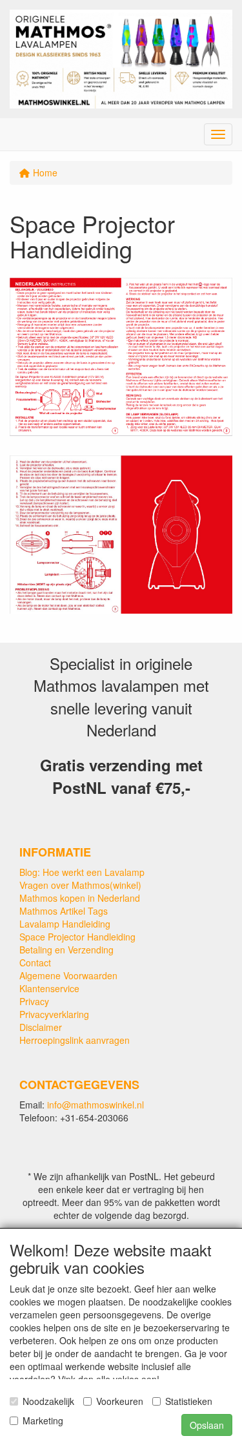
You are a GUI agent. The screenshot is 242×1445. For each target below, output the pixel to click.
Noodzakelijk (48, 1401)
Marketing (43, 1420)
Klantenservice (49, 988)
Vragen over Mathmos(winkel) (80, 884)
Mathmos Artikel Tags (63, 910)
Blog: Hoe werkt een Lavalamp (82, 872)
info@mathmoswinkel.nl (95, 1104)
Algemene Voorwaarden (68, 975)
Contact (35, 962)
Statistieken (188, 1401)
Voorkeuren (119, 1401)
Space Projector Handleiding (77, 936)
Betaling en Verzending (66, 949)
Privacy (34, 1001)
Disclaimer (40, 1027)
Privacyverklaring (54, 1014)
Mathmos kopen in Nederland (79, 897)
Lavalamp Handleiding (64, 923)
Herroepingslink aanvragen (74, 1040)
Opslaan (207, 1425)
